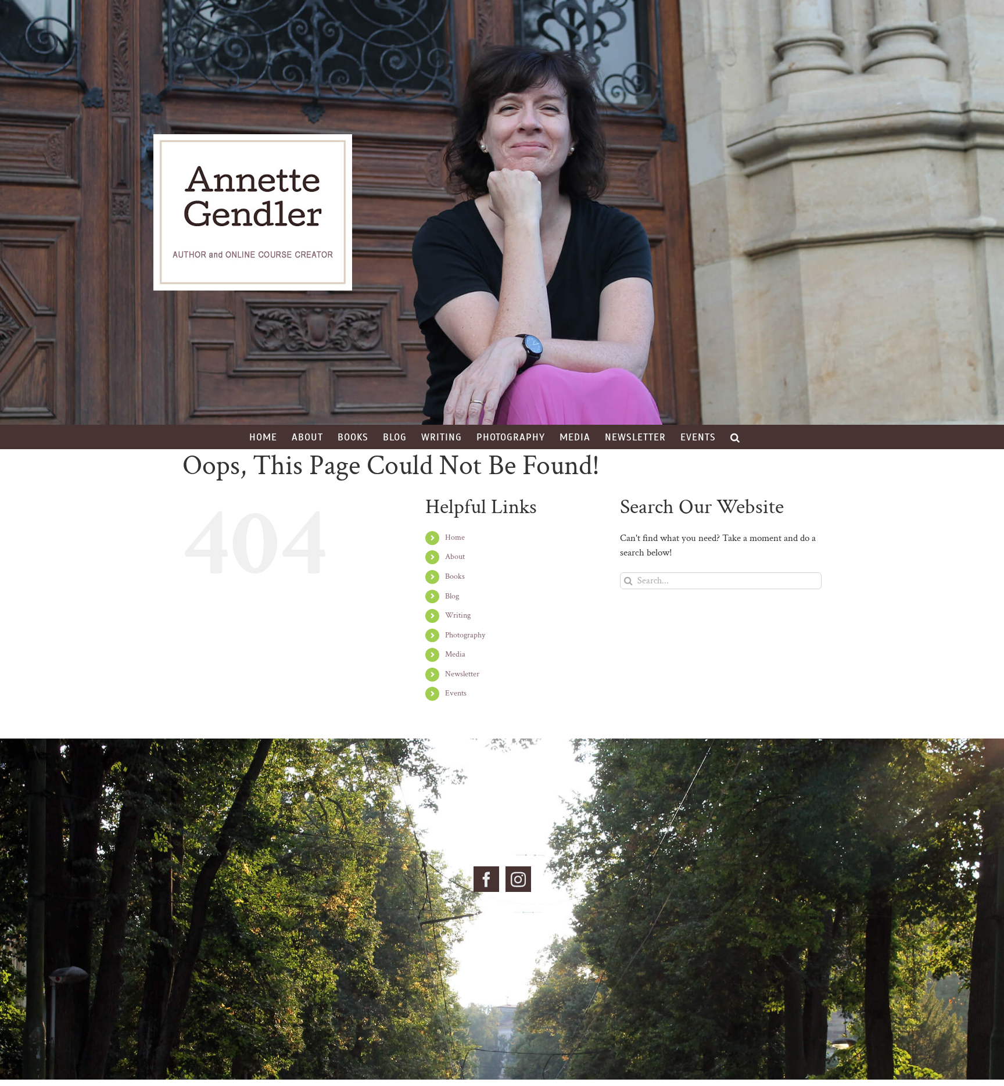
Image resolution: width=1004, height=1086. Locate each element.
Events (456, 693)
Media (455, 654)
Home (455, 537)
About (455, 556)
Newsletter (462, 674)
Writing (458, 615)
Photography (465, 635)
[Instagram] (518, 879)
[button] (735, 437)
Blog (452, 596)
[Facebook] (486, 879)
